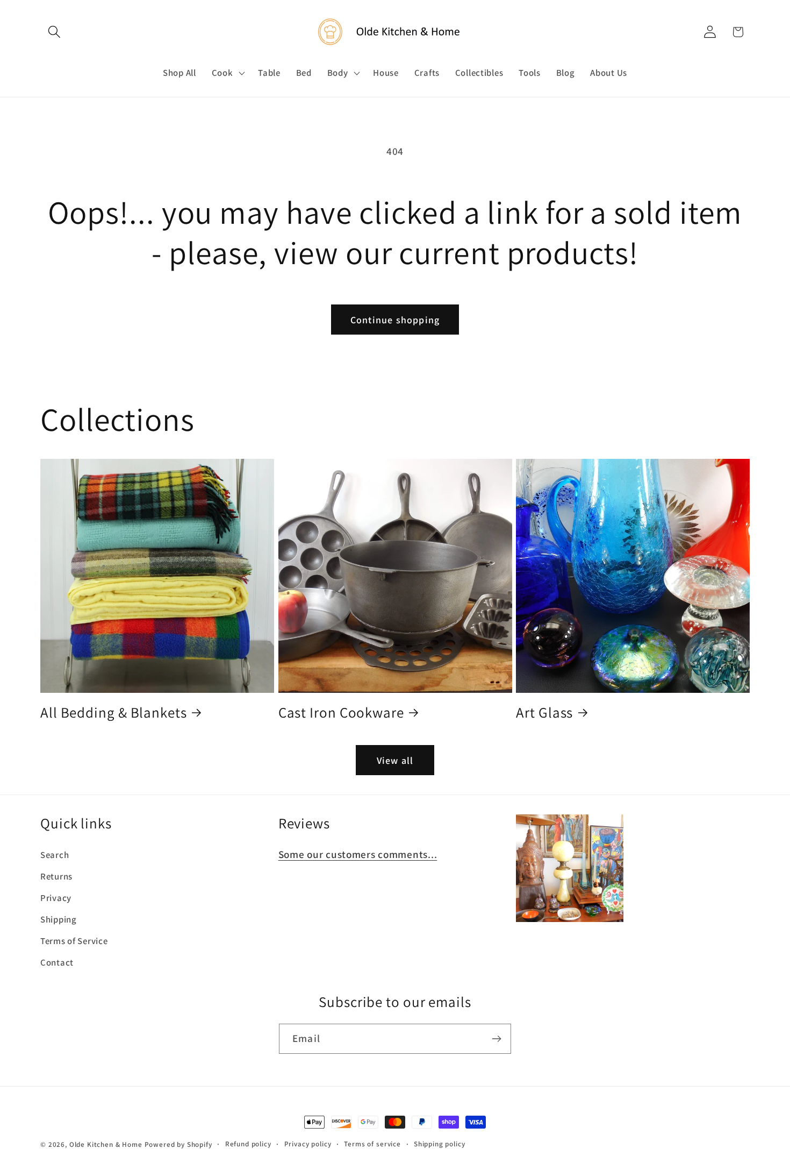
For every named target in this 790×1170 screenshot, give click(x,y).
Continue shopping (395, 320)
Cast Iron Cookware (341, 712)
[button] (54, 32)
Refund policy (248, 1143)
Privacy (55, 898)
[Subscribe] (496, 1039)
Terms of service (372, 1143)
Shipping (58, 919)
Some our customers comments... (357, 854)
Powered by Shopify (178, 1144)
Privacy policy (308, 1143)
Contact (57, 962)
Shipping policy (439, 1143)
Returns (56, 876)
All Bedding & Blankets (113, 712)
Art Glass (544, 712)
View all (395, 760)
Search (54, 855)
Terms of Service (74, 941)
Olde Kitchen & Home (105, 1144)
